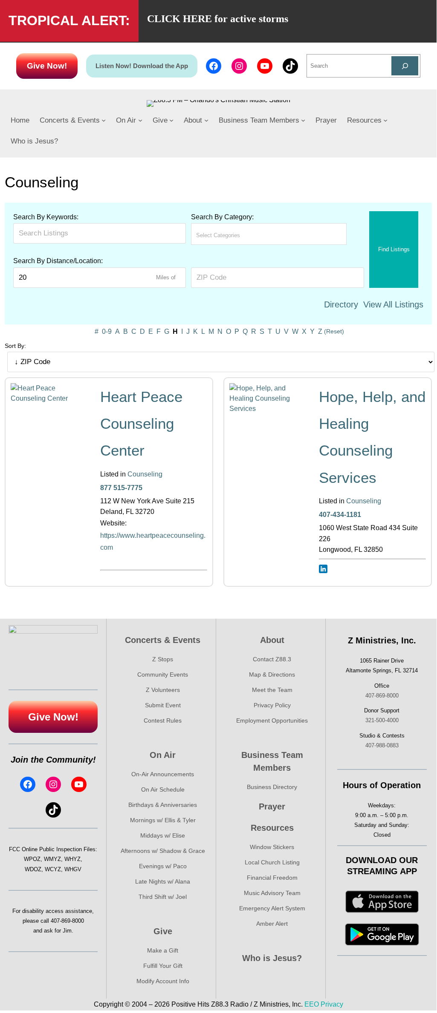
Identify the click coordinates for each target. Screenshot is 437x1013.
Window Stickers (272, 847)
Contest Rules (163, 720)
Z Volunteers (163, 689)
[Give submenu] (171, 120)
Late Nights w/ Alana (162, 881)
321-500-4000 (382, 720)
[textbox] (233, 235)
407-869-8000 (67, 921)
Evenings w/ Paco (163, 866)
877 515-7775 (121, 487)
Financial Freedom (272, 877)
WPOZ (32, 859)
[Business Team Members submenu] (303, 120)
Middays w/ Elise (162, 835)
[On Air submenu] (140, 120)
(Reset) (334, 331)
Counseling (144, 474)
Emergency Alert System (272, 908)
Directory (341, 304)
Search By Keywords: (45, 217)
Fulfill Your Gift (162, 965)
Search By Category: (222, 217)
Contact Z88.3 (272, 659)
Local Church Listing (272, 862)
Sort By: (15, 345)
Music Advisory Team (272, 893)
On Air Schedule (163, 789)
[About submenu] (206, 120)
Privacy (332, 1004)
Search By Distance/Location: (58, 260)
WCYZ (53, 869)
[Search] (404, 65)
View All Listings (393, 304)
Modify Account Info (162, 981)
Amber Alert (272, 923)
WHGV (72, 869)
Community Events (162, 674)
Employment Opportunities (272, 720)
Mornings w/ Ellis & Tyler (163, 820)
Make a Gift (162, 950)
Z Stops (162, 659)
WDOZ (33, 869)
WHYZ (72, 859)
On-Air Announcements (162, 774)
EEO (311, 1004)
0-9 (107, 331)
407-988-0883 (382, 745)
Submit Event (163, 705)
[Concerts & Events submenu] (103, 120)
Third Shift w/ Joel (163, 896)
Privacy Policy (272, 705)
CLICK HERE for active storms (217, 18)
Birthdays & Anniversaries (162, 804)
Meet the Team (272, 689)
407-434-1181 (340, 514)
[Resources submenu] (385, 120)
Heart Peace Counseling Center (141, 423)
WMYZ (52, 859)
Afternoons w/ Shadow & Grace (163, 850)
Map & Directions (272, 674)
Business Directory (272, 786)
